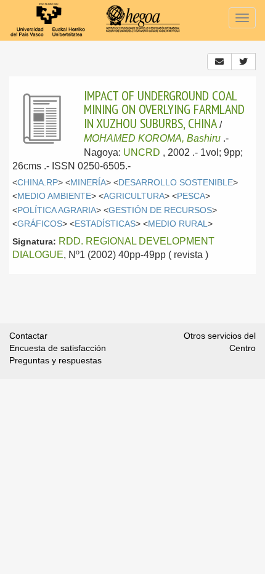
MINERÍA (88, 182)
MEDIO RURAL (178, 223)
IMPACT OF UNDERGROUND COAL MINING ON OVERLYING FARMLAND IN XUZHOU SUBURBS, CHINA (164, 109)
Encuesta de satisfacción (57, 348)
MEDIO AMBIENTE (54, 196)
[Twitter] (243, 61)
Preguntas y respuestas (55, 360)
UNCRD (141, 152)
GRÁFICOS (39, 223)
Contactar (28, 336)
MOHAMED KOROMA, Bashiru (152, 138)
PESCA (191, 196)
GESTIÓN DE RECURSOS (160, 210)
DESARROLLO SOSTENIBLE (175, 182)
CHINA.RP (37, 182)
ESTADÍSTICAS (105, 223)
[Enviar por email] (219, 61)
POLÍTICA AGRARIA (56, 210)
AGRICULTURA (134, 196)
